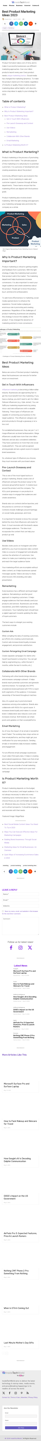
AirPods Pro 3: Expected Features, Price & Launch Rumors (23, 1025)
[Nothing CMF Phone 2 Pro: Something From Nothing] (7, 1037)
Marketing (11, 28)
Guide (15, 981)
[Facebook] (11, 24)
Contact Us (5, 1397)
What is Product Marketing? (15, 107)
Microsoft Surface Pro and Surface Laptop (24, 972)
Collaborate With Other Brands (18, 136)
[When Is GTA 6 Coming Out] (20, 1294)
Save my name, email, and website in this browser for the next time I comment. (20, 912)
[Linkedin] (26, 24)
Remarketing (11, 132)
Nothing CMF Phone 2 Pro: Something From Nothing (24, 1036)
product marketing (16, 865)
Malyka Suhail (17, 988)
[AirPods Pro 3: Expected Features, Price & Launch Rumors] (7, 1024)
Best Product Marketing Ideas (16, 116)
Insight (5, 28)
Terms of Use (15, 1397)
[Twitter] (16, 24)
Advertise (24, 1397)
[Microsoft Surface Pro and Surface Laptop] (7, 973)
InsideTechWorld (16, 1438)
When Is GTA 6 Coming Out (16, 1308)
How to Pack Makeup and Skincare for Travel (23, 985)
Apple (15, 1020)
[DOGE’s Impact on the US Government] (7, 1012)
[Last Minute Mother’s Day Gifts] (20, 1328)
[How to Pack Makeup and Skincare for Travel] (7, 986)
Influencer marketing (10, 390)
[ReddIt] (31, 24)
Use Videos (11, 128)
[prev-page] (3, 1353)
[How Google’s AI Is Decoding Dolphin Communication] (7, 999)
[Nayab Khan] (3, 19)
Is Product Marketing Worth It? (16, 145)
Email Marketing (13, 140)
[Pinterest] (22, 1393)
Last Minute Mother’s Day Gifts (19, 1342)
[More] (35, 24)
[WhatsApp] (21, 24)
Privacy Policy (33, 1397)
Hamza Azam (17, 1014)
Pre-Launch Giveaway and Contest (20, 123)
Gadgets (15, 968)
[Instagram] (20, 948)
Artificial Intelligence (19, 994)
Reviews (15, 1033)
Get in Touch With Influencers (18, 119)
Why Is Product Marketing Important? (18, 111)
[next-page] (6, 1353)
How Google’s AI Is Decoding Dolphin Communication (24, 998)
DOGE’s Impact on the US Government (23, 1011)
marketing (5, 865)
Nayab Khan (8, 19)
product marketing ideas (29, 865)
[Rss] (28, 1393)
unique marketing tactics (16, 75)
